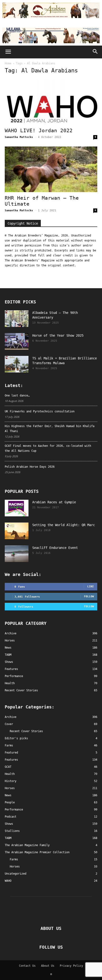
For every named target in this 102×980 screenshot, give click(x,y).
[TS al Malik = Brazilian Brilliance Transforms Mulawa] (16, 364)
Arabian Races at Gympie (54, 502)
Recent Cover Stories (26, 731)
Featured (11, 752)
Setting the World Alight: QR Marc (63, 525)
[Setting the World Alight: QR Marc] (16, 531)
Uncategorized (15, 873)
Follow (89, 596)
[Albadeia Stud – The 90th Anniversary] (16, 318)
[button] (8, 52)
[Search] (95, 52)
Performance (14, 809)
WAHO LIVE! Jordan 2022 (39, 130)
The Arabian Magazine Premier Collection (37, 852)
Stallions (12, 831)
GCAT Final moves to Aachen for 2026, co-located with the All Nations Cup (48, 448)
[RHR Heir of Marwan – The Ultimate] (51, 169)
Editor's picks (16, 738)
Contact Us (27, 965)
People (10, 802)
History (10, 781)
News (8, 795)
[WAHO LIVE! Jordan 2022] (51, 102)
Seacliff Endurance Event (55, 548)
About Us (47, 965)
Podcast (10, 816)
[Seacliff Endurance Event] (16, 553)
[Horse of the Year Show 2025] (16, 341)
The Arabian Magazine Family (27, 845)
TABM (8, 838)
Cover (9, 724)
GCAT (8, 766)
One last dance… (17, 395)
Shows (9, 823)
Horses (10, 788)
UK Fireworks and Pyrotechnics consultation (39, 411)
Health (10, 774)
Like (90, 586)
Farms (9, 745)
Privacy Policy (71, 965)
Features (11, 759)
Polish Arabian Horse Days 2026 (30, 466)
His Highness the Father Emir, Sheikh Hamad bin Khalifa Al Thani (49, 428)
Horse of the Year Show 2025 (57, 335)
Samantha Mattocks (19, 137)
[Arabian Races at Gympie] (16, 508)
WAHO (8, 880)
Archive (10, 717)
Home (8, 63)
